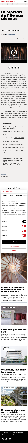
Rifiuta (14, 250)
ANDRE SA (19, 144)
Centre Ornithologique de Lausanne (13, 127)
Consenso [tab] (4, 195)
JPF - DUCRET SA (19, 138)
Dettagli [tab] (11, 195)
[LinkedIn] (12, 67)
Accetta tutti (14, 242)
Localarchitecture (4, 176)
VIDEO (3, 30)
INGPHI (14, 135)
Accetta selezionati (14, 246)
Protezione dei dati (18, 432)
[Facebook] (9, 67)
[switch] (24, 226)
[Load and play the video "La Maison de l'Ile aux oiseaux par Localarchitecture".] (14, 53)
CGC (10, 432)
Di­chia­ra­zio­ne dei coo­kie (8, 435)
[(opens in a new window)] (18, 67)
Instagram (10, 439)
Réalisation (15, 30)
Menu (25, 1)
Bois (8, 30)
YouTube (3, 439)
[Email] (15, 67)
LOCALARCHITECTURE (16, 131)
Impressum (5, 432)
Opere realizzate (9, 307)
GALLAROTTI (20, 147)
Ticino (6, 347)
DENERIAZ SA (14, 141)
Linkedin (6, 439)
